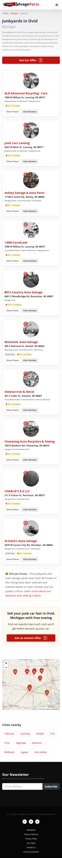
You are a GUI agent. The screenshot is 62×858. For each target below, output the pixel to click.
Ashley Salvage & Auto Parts (24, 193)
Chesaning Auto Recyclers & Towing (29, 441)
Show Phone (12, 111)
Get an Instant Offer (29, 638)
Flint (7, 743)
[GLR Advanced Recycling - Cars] (31, 80)
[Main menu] (57, 5)
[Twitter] (31, 821)
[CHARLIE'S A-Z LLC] (31, 478)
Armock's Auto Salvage (20, 541)
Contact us (31, 847)
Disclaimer (31, 830)
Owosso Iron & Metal (19, 392)
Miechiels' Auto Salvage (21, 342)
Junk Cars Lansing (17, 143)
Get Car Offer (29, 60)
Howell (40, 733)
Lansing (25, 733)
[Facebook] (24, 821)
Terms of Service (31, 834)
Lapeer (24, 752)
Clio (52, 733)
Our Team (31, 843)
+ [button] (6, 663)
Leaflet (34, 709)
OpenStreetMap (44, 709)
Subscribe (51, 786)
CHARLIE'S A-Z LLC (17, 491)
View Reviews (29, 111)
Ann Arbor (41, 752)
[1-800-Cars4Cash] (31, 229)
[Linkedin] (37, 821)
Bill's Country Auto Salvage (23, 292)
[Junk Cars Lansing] (31, 130)
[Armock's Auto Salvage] (31, 528)
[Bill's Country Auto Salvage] (31, 279)
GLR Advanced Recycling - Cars (25, 93)
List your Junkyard (31, 851)
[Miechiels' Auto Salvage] (31, 329)
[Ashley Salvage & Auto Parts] (31, 180)
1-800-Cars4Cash (15, 242)
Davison (37, 743)
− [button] (6, 667)
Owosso (9, 733)
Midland (9, 752)
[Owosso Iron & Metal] (31, 379)
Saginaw (21, 743)
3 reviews (16, 105)
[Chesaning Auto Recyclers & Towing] (31, 428)
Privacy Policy (31, 838)
